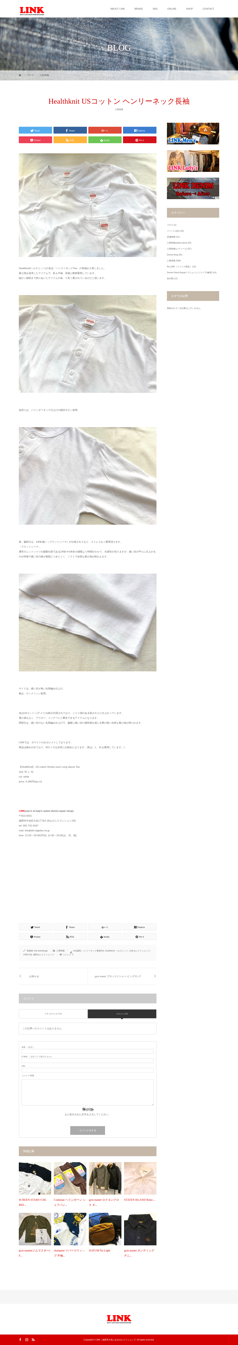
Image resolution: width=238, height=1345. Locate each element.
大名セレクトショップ (139, 951)
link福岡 (77, 951)
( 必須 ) (27, 1047)
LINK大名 (27, 954)
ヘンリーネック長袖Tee (93, 951)
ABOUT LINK (117, 8)
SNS (155, 8)
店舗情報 (171, 237)
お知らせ (34, 976)
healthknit (109, 951)
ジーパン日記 (173, 231)
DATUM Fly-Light (99, 1250)
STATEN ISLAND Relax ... (140, 1199)
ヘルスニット (122, 951)
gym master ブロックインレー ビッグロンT (118, 976)
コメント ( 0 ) (122, 1014)
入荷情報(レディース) (177, 249)
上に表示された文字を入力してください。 (87, 1114)
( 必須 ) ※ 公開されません (37, 1057)
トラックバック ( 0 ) (53, 1014)
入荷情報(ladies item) (177, 243)
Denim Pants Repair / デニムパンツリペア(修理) (189, 272)
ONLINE (171, 8)
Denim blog (172, 255)
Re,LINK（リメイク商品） (179, 266)
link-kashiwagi (41, 951)
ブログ (170, 225)
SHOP (189, 8)
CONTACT (208, 8)
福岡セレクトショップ (43, 954)
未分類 (170, 278)
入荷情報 (119, 109)
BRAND (139, 8)
